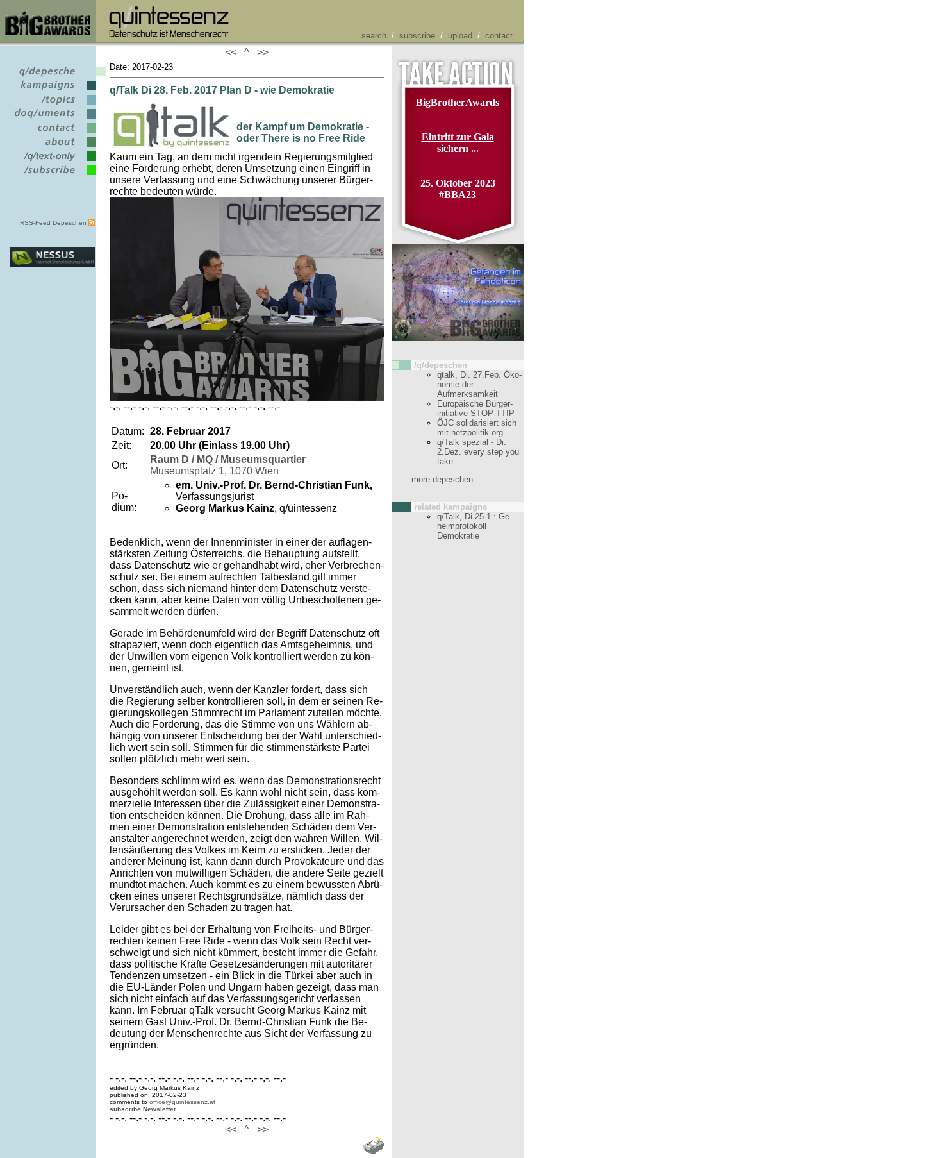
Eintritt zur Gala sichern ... (458, 142)
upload (460, 35)
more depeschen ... (447, 479)
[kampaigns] (53, 90)
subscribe (417, 35)
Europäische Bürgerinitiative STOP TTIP (476, 408)
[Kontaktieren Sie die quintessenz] (53, 133)
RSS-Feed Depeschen (53, 222)
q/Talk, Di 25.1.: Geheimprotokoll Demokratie (474, 526)
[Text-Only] (53, 161)
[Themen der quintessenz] (53, 104)
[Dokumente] (53, 118)
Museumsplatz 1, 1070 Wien (228, 465)
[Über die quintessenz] (53, 147)
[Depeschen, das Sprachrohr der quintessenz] (53, 76)
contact (499, 35)
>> (260, 52)
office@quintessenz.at (182, 1101)
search (373, 35)
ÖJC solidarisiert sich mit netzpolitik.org (476, 427)
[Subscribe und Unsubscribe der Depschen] (53, 175)
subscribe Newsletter (143, 1108)
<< (233, 52)
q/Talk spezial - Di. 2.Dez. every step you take (478, 451)
